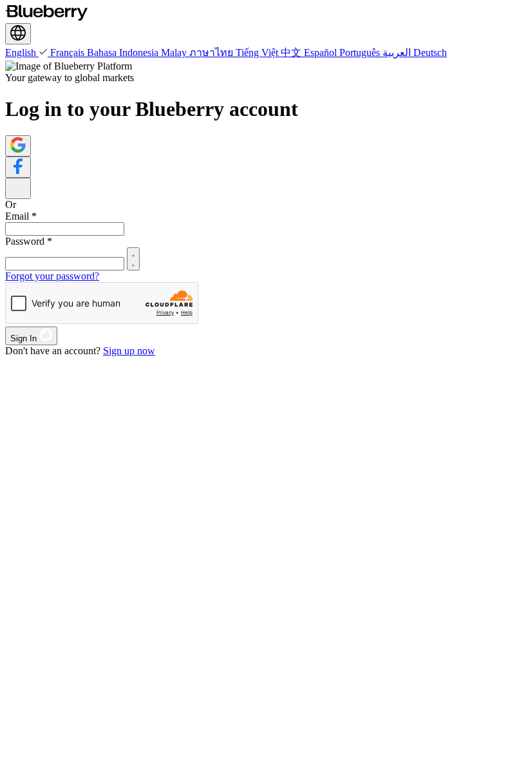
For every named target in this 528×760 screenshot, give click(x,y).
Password (28, 241)
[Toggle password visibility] (133, 259)
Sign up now (129, 350)
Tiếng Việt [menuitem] (258, 52)
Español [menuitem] (321, 52)
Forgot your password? (52, 276)
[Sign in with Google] (18, 146)
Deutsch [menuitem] (430, 52)
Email (21, 216)
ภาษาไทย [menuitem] (212, 52)
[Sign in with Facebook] (18, 167)
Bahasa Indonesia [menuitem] (124, 52)
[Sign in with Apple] (18, 188)
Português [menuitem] (360, 52)
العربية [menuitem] (397, 52)
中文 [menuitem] (292, 52)
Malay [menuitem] (175, 52)
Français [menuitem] (68, 52)
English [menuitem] (22, 52)
